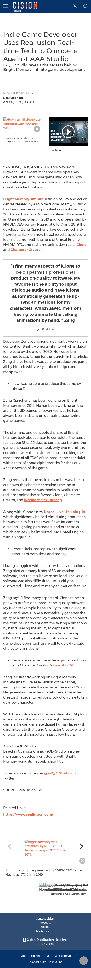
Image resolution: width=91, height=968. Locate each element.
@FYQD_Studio (57, 773)
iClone (81, 245)
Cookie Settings (63, 956)
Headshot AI (63, 665)
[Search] (85, 6)
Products (45, 922)
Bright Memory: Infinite (23, 199)
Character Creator (26, 250)
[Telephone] (74, 6)
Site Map (35, 956)
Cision (51, 962)
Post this (48, 329)
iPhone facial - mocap (43, 500)
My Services (43, 931)
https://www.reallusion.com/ (28, 814)
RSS (48, 956)
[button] (22, 123)
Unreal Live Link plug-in (64, 512)
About (45, 926)
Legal (23, 956)
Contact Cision (45, 918)
